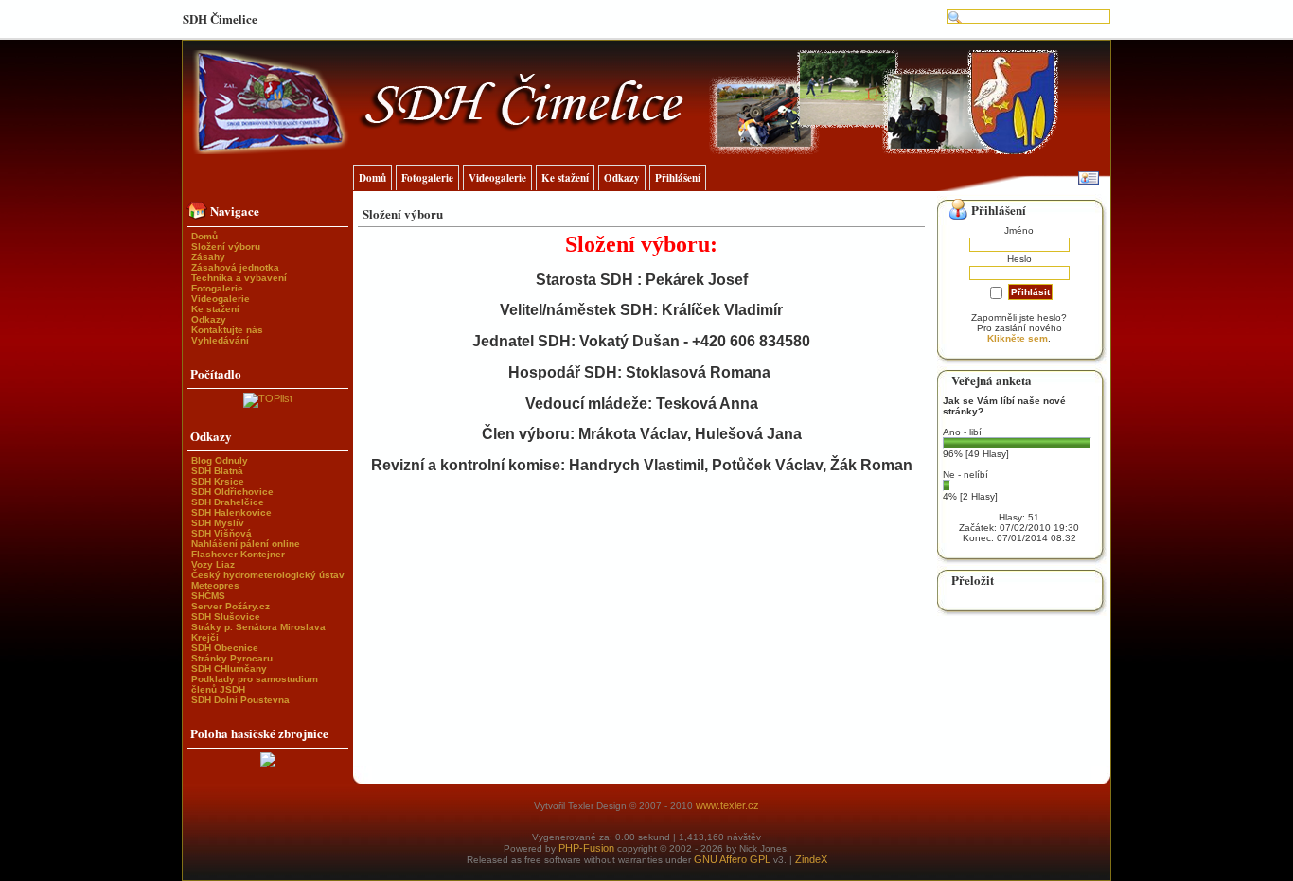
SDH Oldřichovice (232, 491)
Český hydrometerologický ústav (268, 575)
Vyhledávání (220, 340)
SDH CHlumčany (229, 668)
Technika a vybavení (239, 278)
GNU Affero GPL (732, 859)
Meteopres (215, 585)
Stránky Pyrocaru (232, 658)
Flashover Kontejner (238, 554)
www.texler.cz (727, 805)
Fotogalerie (217, 288)
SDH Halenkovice (231, 512)
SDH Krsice (217, 481)
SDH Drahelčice (227, 502)
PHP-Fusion (586, 848)
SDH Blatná (217, 471)
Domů (204, 236)
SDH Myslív (217, 523)
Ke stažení (215, 309)
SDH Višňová (221, 533)
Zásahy (208, 257)
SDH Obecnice (224, 648)
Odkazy (208, 319)
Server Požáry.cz (230, 606)
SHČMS (208, 595)
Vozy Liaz (213, 564)
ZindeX (811, 859)
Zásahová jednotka (235, 267)
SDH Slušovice (225, 616)
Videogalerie (220, 298)
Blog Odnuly (219, 460)
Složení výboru (225, 246)
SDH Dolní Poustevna (240, 700)
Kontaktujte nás (227, 330)
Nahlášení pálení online (245, 543)
